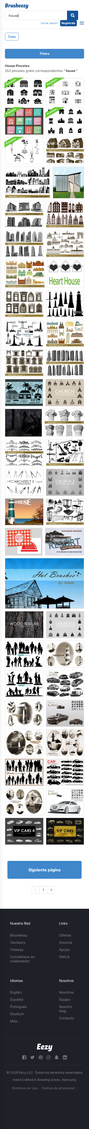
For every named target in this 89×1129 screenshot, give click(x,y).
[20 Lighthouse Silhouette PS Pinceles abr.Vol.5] (65, 303)
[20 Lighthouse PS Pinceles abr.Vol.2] (24, 511)
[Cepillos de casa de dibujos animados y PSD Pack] (24, 121)
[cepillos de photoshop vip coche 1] (65, 831)
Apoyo (64, 949)
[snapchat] (56, 1057)
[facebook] (24, 1057)
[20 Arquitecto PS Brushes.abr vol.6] (24, 362)
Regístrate (68, 23)
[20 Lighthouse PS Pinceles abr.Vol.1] (24, 333)
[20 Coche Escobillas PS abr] (65, 801)
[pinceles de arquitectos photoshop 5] (24, 482)
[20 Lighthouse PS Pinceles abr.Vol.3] (65, 654)
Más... (15, 1021)
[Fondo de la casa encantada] (23, 423)
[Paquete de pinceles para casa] (65, 91)
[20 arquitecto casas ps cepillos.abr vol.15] (65, 150)
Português (18, 1006)
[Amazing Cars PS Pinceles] (65, 713)
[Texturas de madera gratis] (24, 624)
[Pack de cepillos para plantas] (24, 150)
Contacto (66, 1018)
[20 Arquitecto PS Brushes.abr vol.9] (24, 303)
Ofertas (65, 935)
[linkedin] (65, 1057)
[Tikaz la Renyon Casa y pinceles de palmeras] (24, 392)
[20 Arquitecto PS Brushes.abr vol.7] (65, 362)
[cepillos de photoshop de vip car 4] (24, 831)
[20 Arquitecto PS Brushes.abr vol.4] (65, 243)
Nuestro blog (65, 1008)
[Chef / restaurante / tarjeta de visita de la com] (24, 542)
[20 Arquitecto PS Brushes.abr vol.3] (65, 214)
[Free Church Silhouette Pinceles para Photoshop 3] (65, 624)
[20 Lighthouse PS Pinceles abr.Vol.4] (24, 742)
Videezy (16, 949)
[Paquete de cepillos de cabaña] (44, 583)
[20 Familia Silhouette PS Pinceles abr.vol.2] (24, 683)
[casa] (68, 182)
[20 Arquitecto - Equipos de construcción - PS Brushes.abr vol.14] (65, 511)
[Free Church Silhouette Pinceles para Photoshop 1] (64, 392)
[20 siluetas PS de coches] (65, 772)
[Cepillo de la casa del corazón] (65, 274)
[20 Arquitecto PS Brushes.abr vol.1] (65, 333)
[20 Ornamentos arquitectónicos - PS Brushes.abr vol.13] (24, 452)
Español (16, 999)
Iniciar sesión (49, 23)
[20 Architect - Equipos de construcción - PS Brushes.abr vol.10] (65, 452)
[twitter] (32, 1057)
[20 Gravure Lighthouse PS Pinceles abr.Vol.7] (65, 742)
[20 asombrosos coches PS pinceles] (65, 683)
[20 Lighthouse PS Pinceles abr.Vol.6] (24, 713)
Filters (44, 54)
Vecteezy (17, 942)
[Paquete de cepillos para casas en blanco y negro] (24, 91)
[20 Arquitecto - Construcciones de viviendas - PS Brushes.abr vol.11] (24, 214)
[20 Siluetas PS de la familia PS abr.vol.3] (24, 772)
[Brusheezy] (16, 6)
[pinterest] (41, 1057)
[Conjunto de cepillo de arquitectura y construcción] (65, 121)
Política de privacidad (58, 1088)
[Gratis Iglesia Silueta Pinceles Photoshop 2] (65, 482)
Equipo (64, 999)
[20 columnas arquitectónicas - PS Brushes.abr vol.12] (64, 423)
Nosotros (66, 992)
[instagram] (48, 1057)
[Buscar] (72, 15)
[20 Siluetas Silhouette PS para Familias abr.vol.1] (24, 654)
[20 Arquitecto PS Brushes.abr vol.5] (27, 182)
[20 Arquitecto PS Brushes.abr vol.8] (24, 243)
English (16, 992)
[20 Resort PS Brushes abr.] (64, 542)
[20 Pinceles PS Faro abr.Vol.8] (24, 801)
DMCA (64, 957)
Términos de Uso (25, 1088)
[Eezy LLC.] (44, 1047)
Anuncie (65, 942)
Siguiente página (44, 869)
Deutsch (17, 1014)
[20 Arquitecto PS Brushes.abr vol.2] (25, 274)
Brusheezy (18, 935)
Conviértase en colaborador (22, 959)
